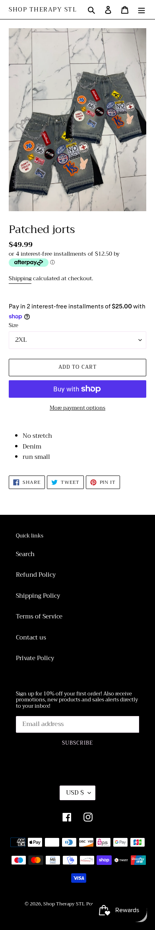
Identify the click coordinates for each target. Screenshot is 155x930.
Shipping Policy (38, 596)
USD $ (75, 792)
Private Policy (35, 658)
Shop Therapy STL (43, 9)
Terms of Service (39, 616)
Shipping (20, 278)
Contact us (31, 637)
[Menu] (141, 9)
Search (25, 554)
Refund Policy (36, 575)
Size (13, 325)
